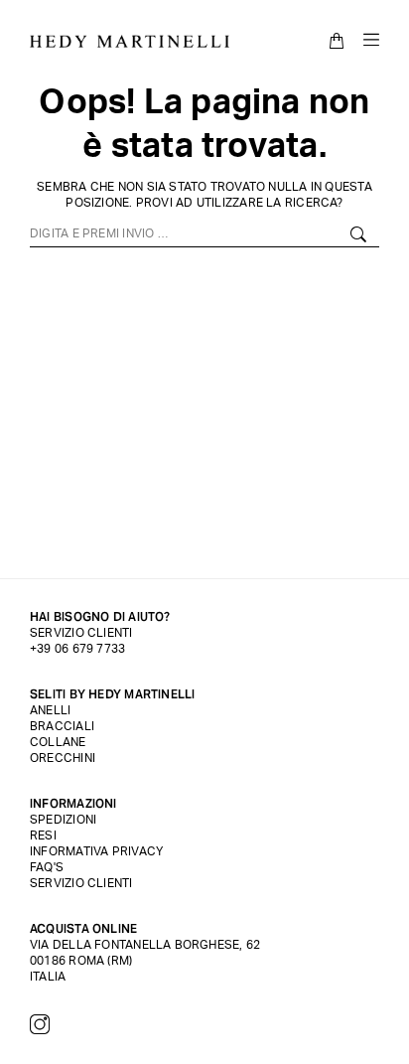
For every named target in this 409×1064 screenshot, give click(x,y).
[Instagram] (40, 1024)
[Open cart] (336, 41)
